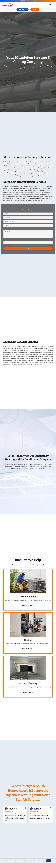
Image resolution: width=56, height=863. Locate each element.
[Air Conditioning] (28, 581)
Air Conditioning (28, 596)
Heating (28, 640)
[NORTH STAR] (7, 5)
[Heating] (28, 625)
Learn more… (28, 605)
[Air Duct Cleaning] (28, 668)
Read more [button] (7, 820)
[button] (52, 4)
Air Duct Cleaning (28, 683)
